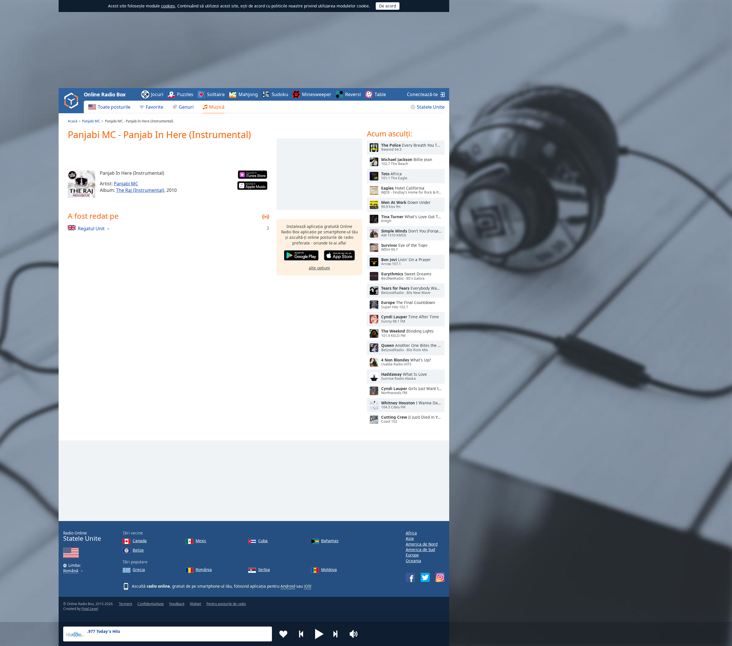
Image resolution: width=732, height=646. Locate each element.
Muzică (216, 107)
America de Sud (420, 549)
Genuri (186, 107)
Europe (412, 555)
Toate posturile (114, 107)
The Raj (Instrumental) (140, 190)
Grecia (139, 569)
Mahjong (248, 94)
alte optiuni (319, 268)
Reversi (353, 94)
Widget (195, 603)
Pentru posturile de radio (226, 603)
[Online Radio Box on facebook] (410, 577)
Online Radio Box (105, 94)
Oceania (413, 560)
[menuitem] (109, 107)
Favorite (154, 107)
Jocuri (157, 94)
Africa (411, 533)
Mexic (201, 540)
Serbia (264, 569)
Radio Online (82, 536)
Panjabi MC (126, 183)
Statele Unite (431, 107)
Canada (140, 540)
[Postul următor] (337, 634)
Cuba (263, 540)
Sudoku (280, 94)
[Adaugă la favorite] (283, 634)
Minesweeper (316, 94)
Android (288, 586)
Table (380, 94)
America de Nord (421, 544)
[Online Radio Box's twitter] (425, 577)
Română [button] (70, 571)
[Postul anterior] (301, 634)
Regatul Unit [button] (91, 228)
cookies (168, 6)
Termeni (125, 603)
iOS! (307, 586)
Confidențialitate (151, 603)
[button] (319, 634)
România (204, 569)
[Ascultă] (374, 147)
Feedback (176, 603)
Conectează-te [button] (422, 94)
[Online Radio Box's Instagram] (440, 577)
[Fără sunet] (355, 634)
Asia (410, 538)
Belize (138, 550)
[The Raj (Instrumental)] (81, 184)
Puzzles (185, 94)
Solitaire (216, 94)
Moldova (329, 569)
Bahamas (330, 540)
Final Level (89, 608)
